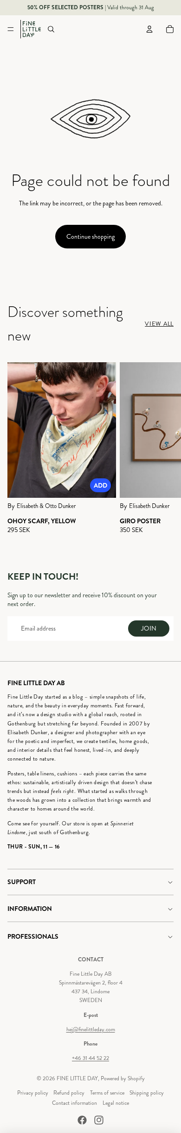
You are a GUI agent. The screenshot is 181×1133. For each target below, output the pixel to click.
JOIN (148, 628)
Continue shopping (90, 236)
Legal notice (116, 1103)
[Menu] (10, 29)
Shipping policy (146, 1093)
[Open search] (51, 29)
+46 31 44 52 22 (90, 1058)
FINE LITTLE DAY (77, 1079)
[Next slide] (165, 452)
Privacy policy (32, 1093)
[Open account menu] (149, 29)
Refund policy (68, 1093)
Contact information (74, 1103)
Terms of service (107, 1093)
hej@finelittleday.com (90, 1030)
